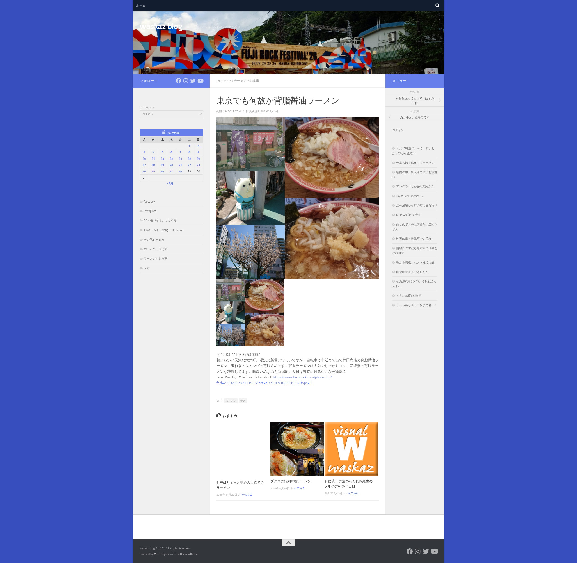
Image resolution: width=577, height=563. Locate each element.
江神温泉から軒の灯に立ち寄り (416, 205)
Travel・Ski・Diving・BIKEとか (163, 230)
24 (144, 171)
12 (162, 158)
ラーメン (231, 400)
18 (153, 165)
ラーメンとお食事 (246, 81)
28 (180, 171)
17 (144, 165)
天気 (147, 268)
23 (198, 165)
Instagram (150, 211)
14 (180, 158)
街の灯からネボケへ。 (411, 196)
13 (171, 158)
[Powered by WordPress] (155, 554)
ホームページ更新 (155, 249)
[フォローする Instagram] (185, 80)
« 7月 (170, 183)
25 (153, 171)
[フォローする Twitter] (193, 80)
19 (162, 165)
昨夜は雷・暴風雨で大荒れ (413, 238)
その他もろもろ (154, 239)
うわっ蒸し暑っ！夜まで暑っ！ (416, 305)
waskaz (246, 494)
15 (189, 158)
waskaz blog (161, 26)
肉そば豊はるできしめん (412, 272)
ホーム (141, 5)
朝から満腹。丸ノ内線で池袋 (415, 262)
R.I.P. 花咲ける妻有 (408, 215)
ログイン (398, 130)
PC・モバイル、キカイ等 (160, 220)
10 (144, 158)
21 (180, 165)
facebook (223, 81)
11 (153, 158)
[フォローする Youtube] (200, 80)
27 (171, 171)
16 (198, 158)
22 (189, 165)
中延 (242, 400)
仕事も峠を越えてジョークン (415, 162)
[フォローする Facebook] (178, 80)
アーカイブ (147, 108)
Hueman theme (188, 554)
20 (171, 165)
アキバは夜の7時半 (408, 295)
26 (162, 171)
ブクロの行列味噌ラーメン (290, 481)
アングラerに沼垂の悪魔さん (415, 186)
